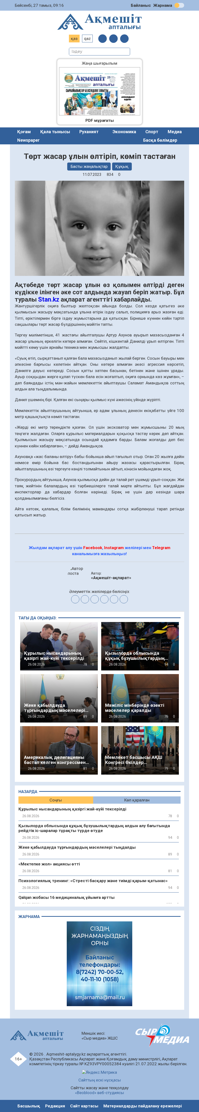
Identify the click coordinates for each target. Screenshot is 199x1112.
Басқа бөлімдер (160, 140)
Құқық (121, 166)
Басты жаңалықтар (89, 166)
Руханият (89, 131)
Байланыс (141, 5)
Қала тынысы (55, 131)
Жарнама (162, 5)
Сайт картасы (84, 1106)
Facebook (92, 547)
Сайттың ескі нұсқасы (99, 1080)
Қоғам (24, 131)
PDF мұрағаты (99, 120)
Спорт (151, 131)
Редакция (55, 1106)
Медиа (175, 131)
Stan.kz (48, 299)
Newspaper (28, 140)
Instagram (114, 547)
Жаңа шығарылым (103, 63)
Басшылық (28, 1106)
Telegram (161, 547)
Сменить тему (179, 5)
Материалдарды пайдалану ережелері (142, 1106)
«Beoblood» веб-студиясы (99, 1092)
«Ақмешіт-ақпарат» (111, 577)
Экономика (124, 131)
